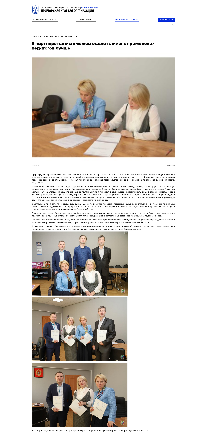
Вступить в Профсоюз (44, 20)
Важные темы (167, 20)
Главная (36, 37)
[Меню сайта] (173, 6)
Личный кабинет (86, 20)
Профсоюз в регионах (126, 20)
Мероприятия (69, 37)
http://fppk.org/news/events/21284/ (134, 430)
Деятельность (51, 37)
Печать (172, 165)
